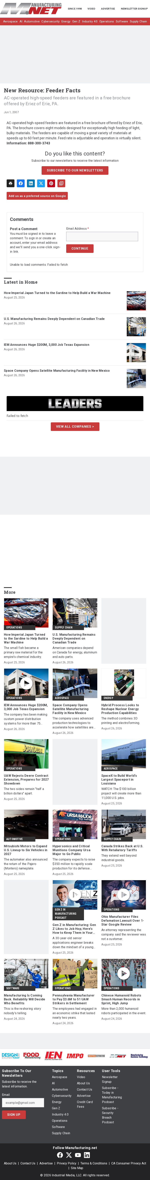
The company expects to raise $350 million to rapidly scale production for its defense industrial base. (74, 864)
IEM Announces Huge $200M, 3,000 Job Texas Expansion (46, 345)
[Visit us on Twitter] (69, 1155)
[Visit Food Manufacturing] (32, 1055)
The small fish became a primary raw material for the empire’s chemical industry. (23, 652)
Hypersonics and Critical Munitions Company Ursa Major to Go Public (71, 850)
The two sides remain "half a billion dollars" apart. (24, 791)
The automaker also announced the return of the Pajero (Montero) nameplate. (25, 864)
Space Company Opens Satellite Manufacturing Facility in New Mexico (57, 370)
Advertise (46, 1163)
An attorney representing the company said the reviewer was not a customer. (123, 934)
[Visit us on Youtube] (78, 1155)
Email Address (77, 228)
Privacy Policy (66, 1163)
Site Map (77, 1168)
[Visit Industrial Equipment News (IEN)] (53, 1055)
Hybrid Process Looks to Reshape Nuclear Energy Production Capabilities (120, 709)
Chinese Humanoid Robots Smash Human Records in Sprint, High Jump (121, 999)
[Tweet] (41, 183)
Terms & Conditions (93, 1163)
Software (13, 988)
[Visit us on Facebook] (60, 1155)
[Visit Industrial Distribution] (96, 1056)
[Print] (10, 183)
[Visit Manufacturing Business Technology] (139, 1056)
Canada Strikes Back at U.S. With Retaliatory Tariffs (122, 848)
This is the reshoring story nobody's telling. (22, 1011)
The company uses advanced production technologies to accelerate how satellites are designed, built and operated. (73, 723)
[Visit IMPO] (75, 1056)
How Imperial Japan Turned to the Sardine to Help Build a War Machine (57, 293)
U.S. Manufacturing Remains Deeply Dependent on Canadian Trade (54, 319)
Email (6, 1094)
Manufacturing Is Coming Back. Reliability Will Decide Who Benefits (24, 999)
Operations (14, 627)
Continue (79, 248)
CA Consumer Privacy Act (128, 1163)
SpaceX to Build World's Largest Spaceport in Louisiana (119, 779)
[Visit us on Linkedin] (87, 1155)
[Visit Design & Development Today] (11, 1056)
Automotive (14, 839)
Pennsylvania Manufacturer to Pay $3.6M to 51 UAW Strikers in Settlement (74, 999)
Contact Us (28, 1163)
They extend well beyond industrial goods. (119, 858)
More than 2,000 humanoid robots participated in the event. (123, 1011)
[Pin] (51, 183)
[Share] (21, 183)
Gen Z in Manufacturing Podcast (65, 913)
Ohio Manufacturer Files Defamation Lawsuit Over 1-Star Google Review (122, 920)
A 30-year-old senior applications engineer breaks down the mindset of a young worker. (73, 942)
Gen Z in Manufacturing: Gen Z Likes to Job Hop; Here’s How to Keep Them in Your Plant (74, 929)
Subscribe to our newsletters (75, 170)
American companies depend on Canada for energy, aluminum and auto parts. (75, 652)
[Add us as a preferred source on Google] (61, 183)
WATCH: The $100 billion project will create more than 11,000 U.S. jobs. (121, 793)
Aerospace (62, 698)
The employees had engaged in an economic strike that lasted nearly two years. (75, 1013)
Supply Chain (63, 627)
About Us (10, 1163)
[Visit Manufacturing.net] (118, 1056)
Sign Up (14, 1114)
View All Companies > (75, 426)
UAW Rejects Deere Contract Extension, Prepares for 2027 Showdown (26, 779)
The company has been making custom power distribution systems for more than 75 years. (25, 719)
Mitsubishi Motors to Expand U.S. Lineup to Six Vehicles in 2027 (25, 850)
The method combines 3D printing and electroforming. (120, 721)
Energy (108, 698)
